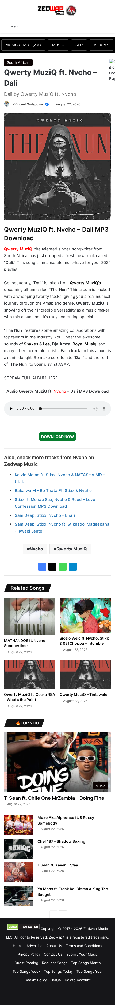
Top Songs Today (58, 971)
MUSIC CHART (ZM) (23, 45)
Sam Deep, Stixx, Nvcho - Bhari (45, 515)
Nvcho (59, 391)
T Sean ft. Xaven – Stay (57, 865)
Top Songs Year (89, 971)
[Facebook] (42, 567)
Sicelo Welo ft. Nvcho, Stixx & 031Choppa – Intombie (84, 640)
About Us (54, 946)
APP (79, 45)
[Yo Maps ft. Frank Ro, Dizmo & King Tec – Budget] (18, 896)
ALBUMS (101, 45)
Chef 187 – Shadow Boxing (61, 841)
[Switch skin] (99, 26)
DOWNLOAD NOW (57, 436)
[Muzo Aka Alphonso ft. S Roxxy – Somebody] (18, 825)
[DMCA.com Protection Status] (23, 929)
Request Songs (54, 963)
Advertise (34, 946)
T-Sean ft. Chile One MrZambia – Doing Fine (54, 798)
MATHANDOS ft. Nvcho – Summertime (26, 643)
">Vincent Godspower (28, 104)
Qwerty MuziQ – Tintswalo (84, 694)
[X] (52, 567)
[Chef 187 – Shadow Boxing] (18, 849)
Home (18, 946)
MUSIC (58, 45)
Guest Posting (26, 963)
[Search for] (108, 26)
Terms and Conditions (84, 946)
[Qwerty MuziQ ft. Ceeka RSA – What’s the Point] (29, 674)
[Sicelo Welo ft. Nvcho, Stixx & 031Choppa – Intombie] (85, 615)
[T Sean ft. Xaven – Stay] (18, 872)
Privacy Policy (29, 954)
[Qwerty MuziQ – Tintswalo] (85, 674)
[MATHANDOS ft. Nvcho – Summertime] (29, 616)
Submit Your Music (82, 954)
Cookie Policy (36, 980)
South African (18, 62)
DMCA (56, 980)
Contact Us (53, 954)
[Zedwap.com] (57, 10)
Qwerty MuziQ (18, 248)
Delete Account (78, 980)
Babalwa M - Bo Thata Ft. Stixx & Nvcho (53, 490)
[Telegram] (73, 567)
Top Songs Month (86, 963)
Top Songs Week (26, 971)
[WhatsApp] (63, 567)
